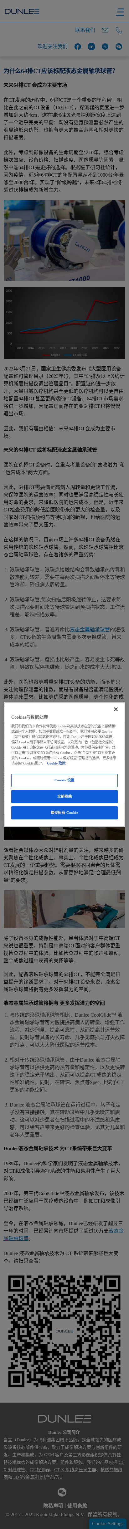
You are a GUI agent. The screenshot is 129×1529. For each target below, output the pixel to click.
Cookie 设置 (64, 780)
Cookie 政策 (56, 763)
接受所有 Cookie (64, 812)
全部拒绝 (64, 796)
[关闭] (116, 709)
